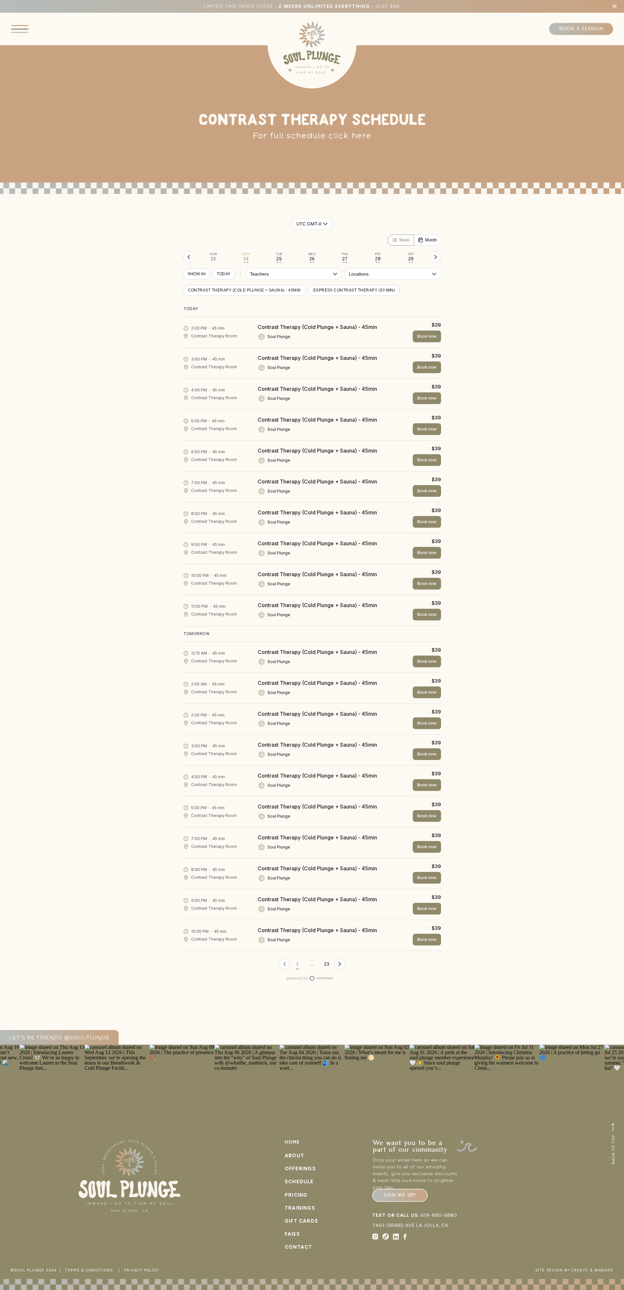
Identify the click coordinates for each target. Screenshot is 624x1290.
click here (349, 136)
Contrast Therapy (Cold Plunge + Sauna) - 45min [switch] (244, 290)
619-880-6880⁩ (439, 1215)
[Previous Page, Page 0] (284, 964)
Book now (426, 336)
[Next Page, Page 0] (339, 964)
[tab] (213, 257)
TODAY (223, 274)
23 (326, 964)
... (312, 964)
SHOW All (197, 274)
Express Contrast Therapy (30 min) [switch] (354, 290)
